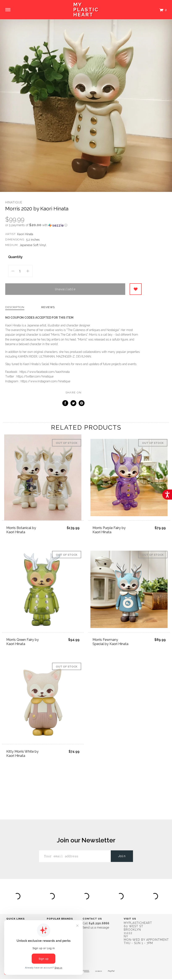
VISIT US (130, 918)
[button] (73, 225)
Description (14, 307)
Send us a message (96, 927)
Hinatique (13, 202)
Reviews (48, 307)
